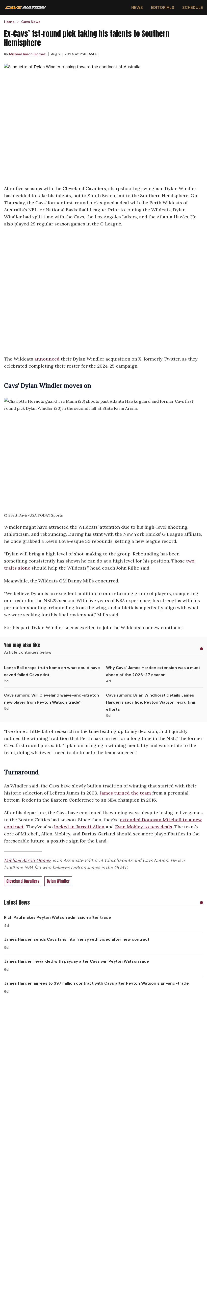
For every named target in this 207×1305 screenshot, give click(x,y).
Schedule (192, 7)
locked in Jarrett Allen (79, 827)
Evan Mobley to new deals (143, 827)
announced (47, 359)
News (137, 7)
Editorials (162, 7)
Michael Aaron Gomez (27, 860)
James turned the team (125, 793)
